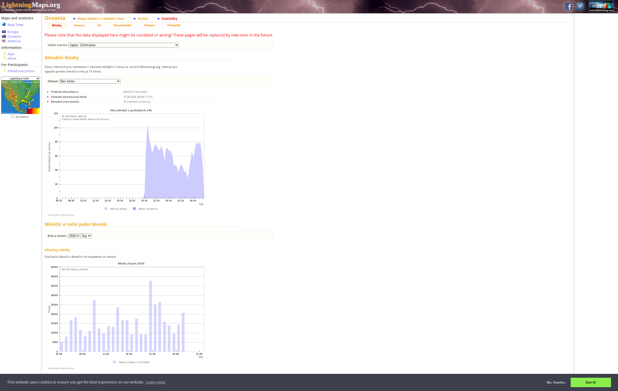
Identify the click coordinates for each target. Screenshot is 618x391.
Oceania (14, 36)
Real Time (15, 24)
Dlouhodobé (122, 25)
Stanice (79, 25)
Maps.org (31, 4)
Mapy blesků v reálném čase (100, 18)
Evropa (13, 31)
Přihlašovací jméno (21, 71)
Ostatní (149, 25)
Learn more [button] (155, 382)
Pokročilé (174, 25)
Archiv (143, 18)
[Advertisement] (20, 217)
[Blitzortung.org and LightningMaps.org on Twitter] (580, 6)
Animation (23, 117)
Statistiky (169, 18)
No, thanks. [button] (556, 382)
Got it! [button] (591, 382)
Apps (11, 54)
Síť (99, 25)
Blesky (57, 25)
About (11, 58)
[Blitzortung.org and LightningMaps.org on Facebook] (568, 6)
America (14, 41)
